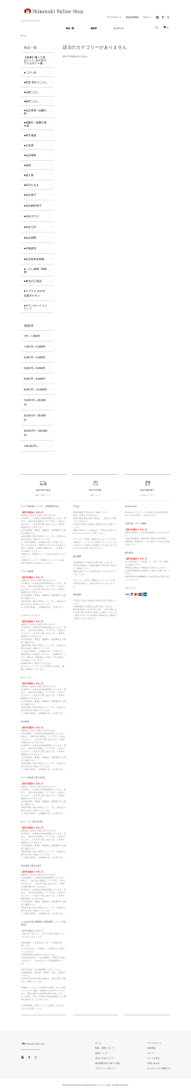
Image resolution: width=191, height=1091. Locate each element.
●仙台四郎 (30, 237)
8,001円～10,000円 (35, 389)
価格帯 (94, 28)
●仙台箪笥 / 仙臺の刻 (35, 111)
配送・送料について (104, 1047)
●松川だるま (31, 185)
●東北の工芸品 (33, 281)
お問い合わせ (153, 1063)
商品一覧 (70, 28)
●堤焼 (27, 165)
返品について (101, 1052)
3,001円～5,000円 (34, 368)
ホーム (23, 35)
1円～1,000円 (32, 336)
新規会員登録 (132, 17)
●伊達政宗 (30, 248)
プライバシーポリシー (105, 1068)
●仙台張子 (30, 195)
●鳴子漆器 (30, 135)
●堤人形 (29, 175)
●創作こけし (31, 101)
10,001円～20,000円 (35, 402)
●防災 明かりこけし (36, 82)
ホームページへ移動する (158, 1068)
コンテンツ (118, 28)
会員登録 (151, 1047)
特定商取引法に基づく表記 (107, 1063)
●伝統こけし (31, 92)
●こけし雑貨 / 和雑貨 (35, 270)
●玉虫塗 (29, 145)
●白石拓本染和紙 (34, 259)
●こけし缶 (30, 72)
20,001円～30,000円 (35, 417)
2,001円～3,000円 (34, 357)
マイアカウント (114, 17)
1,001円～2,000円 (34, 346)
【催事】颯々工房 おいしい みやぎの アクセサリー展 (35, 60)
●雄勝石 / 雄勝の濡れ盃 (35, 123)
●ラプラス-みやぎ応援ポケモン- (34, 293)
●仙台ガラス (31, 216)
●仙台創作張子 (33, 205)
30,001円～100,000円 (35, 433)
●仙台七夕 (30, 227)
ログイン (147, 17)
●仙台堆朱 (30, 155)
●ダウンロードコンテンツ (35, 306)
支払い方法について (104, 1057)
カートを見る (153, 1057)
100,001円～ (31, 446)
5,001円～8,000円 (34, 378)
